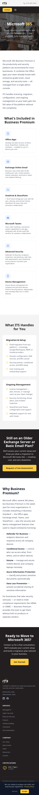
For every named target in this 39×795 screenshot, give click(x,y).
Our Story (6, 742)
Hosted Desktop (8, 723)
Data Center (7, 745)
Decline (14, 791)
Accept (24, 791)
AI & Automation (9, 730)
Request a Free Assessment (19, 468)
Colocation (6, 727)
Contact (7, 10)
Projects (5, 720)
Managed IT (7, 710)
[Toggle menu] (15, 10)
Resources (6, 752)
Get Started (19, 662)
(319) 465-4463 (31, 3)
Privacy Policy (29, 787)
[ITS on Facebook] (7, 698)
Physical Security (9, 717)
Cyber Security (8, 713)
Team (4, 749)
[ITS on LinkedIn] (4, 698)
